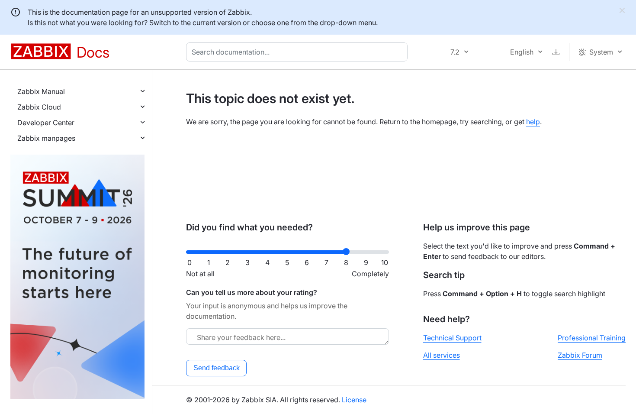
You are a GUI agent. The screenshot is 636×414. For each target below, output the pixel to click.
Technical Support (452, 337)
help (533, 121)
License (354, 399)
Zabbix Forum (580, 355)
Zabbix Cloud (39, 107)
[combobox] (298, 52)
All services (441, 355)
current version (217, 22)
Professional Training (592, 337)
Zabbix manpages (46, 138)
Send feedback (216, 368)
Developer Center (45, 122)
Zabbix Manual (41, 91)
